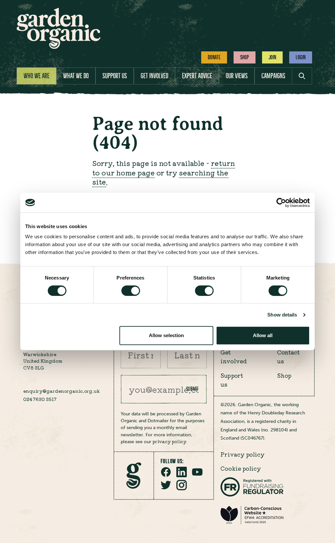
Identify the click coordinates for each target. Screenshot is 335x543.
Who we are (36, 76)
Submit (192, 388)
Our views (237, 76)
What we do (76, 76)
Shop (244, 57)
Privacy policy (242, 454)
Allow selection (166, 335)
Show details (282, 314)
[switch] (130, 290)
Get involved (154, 76)
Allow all (263, 335)
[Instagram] (181, 488)
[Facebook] (166, 475)
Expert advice (197, 76)
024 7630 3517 (40, 399)
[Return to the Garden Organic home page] (58, 47)
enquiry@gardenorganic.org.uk (61, 391)
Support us (114, 76)
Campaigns (273, 76)
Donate (214, 57)
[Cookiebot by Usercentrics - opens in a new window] (281, 203)
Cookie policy (240, 468)
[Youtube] (197, 475)
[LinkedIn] (181, 475)
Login (301, 57)
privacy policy (169, 441)
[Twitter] (166, 488)
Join (272, 57)
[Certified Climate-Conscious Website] (251, 522)
